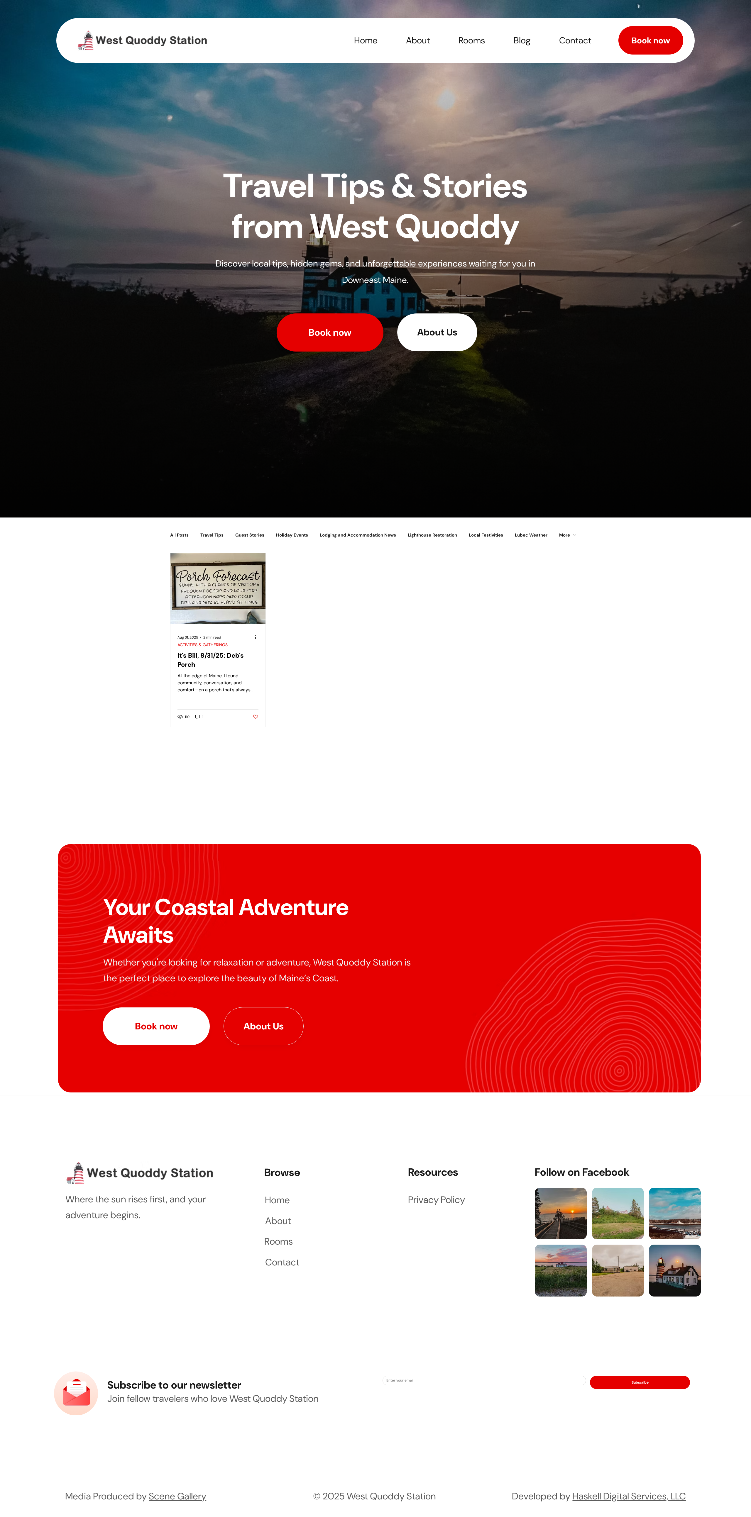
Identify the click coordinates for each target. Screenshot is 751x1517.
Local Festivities (486, 535)
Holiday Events (292, 535)
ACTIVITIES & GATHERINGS (202, 644)
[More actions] (257, 637)
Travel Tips (212, 535)
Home (277, 1200)
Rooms (278, 1241)
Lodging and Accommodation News (358, 535)
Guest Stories (249, 535)
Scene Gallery (177, 1496)
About (278, 1221)
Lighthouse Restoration (432, 535)
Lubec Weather (531, 535)
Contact (282, 1262)
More (564, 535)
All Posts (179, 535)
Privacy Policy (436, 1200)
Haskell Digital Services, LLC (629, 1496)
